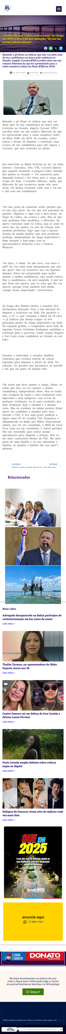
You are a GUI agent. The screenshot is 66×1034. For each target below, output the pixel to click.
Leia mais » (8, 623)
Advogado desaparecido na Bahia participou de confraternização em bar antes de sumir (32, 617)
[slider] (62, 1029)
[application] (40, 1029)
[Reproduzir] (18, 1029)
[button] (59, 9)
